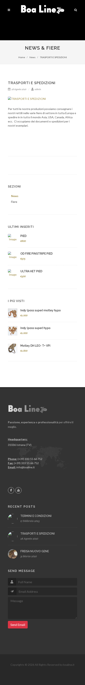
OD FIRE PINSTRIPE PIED (36, 253)
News (32, 57)
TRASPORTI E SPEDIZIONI (53, 57)
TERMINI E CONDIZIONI (36, 516)
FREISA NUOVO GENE (34, 551)
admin (37, 89)
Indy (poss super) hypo (35, 328)
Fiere (14, 201)
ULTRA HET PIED (31, 271)
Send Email (17, 624)
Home (21, 57)
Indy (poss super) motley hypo (40, 310)
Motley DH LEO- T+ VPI (35, 345)
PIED (23, 236)
